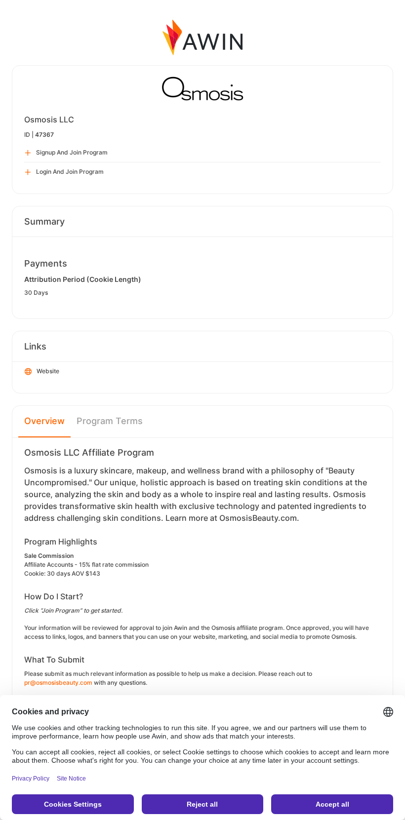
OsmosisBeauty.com (258, 518)
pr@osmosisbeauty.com (58, 682)
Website (48, 371)
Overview (44, 421)
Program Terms (110, 421)
